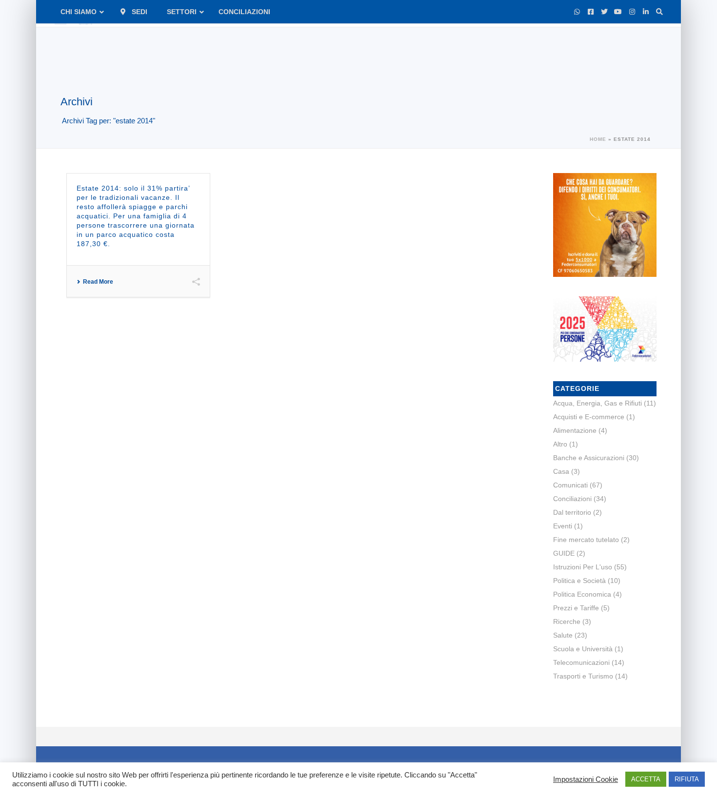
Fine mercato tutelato (586, 540)
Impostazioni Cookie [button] (585, 779)
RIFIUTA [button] (687, 779)
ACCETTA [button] (645, 779)
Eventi (562, 526)
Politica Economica (582, 594)
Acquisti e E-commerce (588, 417)
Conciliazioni (572, 499)
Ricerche (566, 621)
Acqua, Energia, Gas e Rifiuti (597, 403)
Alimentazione (575, 430)
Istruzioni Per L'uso (582, 567)
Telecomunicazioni (581, 662)
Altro (560, 444)
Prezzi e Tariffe (576, 608)
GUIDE (564, 553)
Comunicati (570, 485)
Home (598, 139)
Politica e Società (579, 580)
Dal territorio (572, 512)
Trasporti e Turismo (583, 676)
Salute (563, 635)
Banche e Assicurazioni (588, 458)
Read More (98, 282)
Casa (561, 471)
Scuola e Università (583, 649)
